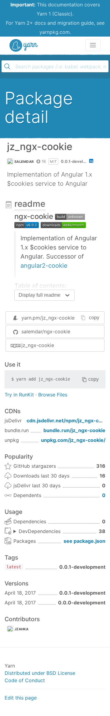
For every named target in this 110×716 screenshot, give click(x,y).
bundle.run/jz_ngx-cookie (74, 430)
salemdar (24, 161)
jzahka (21, 629)
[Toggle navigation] (93, 45)
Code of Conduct (25, 680)
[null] (70, 216)
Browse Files (52, 395)
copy (94, 317)
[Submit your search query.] (7, 66)
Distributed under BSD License (40, 673)
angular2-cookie (44, 265)
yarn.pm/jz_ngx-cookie (48, 318)
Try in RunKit (19, 395)
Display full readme (40, 295)
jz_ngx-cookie (37, 345)
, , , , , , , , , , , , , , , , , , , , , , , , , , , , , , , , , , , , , (37, 531)
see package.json (84, 541)
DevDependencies (40, 531)
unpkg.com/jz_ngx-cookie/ (73, 440)
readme (29, 204)
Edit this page (21, 698)
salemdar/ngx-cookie (45, 331)
